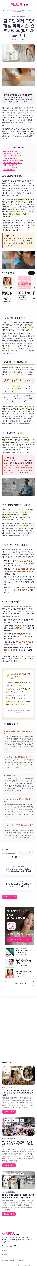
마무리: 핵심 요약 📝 (10, 165)
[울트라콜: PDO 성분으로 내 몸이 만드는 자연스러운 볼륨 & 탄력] (18, 884)
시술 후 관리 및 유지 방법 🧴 (12, 162)
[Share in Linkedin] (16, 857)
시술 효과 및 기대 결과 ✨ (11, 153)
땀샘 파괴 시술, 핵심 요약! (14, 167)
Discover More (9, 1112)
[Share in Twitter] (9, 857)
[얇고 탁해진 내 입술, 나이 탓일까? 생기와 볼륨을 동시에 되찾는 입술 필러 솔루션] (18, 1075)
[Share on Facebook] (13, 857)
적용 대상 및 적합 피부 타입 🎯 (13, 160)
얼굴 (22, 1069)
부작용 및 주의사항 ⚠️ (10, 158)
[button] (3, 4)
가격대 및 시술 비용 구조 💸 (12, 156)
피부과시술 (5, 849)
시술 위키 (22, 39)
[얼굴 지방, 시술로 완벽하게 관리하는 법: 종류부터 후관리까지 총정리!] (18, 869)
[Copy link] (20, 857)
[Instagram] (11, 1246)
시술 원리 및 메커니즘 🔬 (11, 151)
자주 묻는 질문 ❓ (9, 169)
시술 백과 (7, 10)
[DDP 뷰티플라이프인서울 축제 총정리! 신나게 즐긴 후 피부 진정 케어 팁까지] (18, 1126)
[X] (7, 1246)
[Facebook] (3, 1246)
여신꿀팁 (7, 1072)
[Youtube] (15, 1246)
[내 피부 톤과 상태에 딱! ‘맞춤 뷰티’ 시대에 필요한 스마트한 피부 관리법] (18, 1180)
